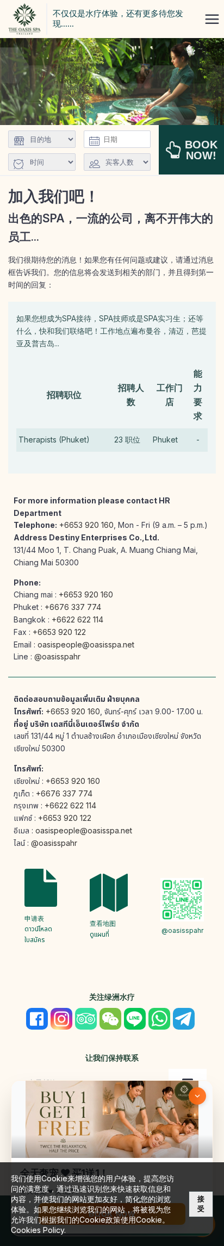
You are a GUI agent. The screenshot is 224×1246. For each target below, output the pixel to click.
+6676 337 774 (73, 607)
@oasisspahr (57, 656)
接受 (200, 1204)
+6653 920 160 (86, 524)
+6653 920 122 (59, 632)
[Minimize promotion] (197, 1096)
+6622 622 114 (77, 619)
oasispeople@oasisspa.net (86, 644)
